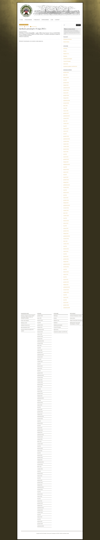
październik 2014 (66, 184)
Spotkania (65, 56)
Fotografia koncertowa (67, 39)
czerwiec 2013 (66, 215)
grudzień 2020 (66, 72)
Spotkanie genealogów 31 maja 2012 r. (32, 28)
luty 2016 (65, 154)
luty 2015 (65, 174)
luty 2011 (39, 498)
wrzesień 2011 (66, 266)
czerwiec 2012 (66, 243)
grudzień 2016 (66, 136)
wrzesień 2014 (66, 187)
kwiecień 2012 (66, 248)
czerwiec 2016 (66, 146)
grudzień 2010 (66, 282)
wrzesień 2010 (66, 289)
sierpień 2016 (66, 144)
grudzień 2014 (66, 179)
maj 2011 (65, 269)
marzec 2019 (65, 92)
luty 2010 (39, 519)
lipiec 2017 (39, 359)
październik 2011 (66, 264)
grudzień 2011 (66, 259)
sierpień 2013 (66, 210)
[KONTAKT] (57, 20)
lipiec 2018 (65, 105)
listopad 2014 (65, 182)
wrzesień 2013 (66, 207)
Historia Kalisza (66, 41)
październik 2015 (66, 164)
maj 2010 (65, 294)
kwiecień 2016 (66, 149)
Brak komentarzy (34, 26)
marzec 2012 (65, 251)
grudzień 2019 (66, 82)
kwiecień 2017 (66, 128)
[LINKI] (51, 20)
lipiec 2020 (39, 318)
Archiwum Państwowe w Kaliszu (76, 315)
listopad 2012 (65, 233)
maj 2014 (65, 190)
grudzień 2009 (66, 305)
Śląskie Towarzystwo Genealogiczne (77, 320)
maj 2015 (65, 167)
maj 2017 (65, 126)
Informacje (65, 48)
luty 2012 (65, 253)
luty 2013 (65, 225)
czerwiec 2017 (66, 123)
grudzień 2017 (66, 113)
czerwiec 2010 (66, 292)
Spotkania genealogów (24, 24)
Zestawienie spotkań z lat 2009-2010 (70, 66)
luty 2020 (65, 80)
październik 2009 (66, 307)
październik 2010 (66, 287)
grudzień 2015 (66, 159)
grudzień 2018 (66, 95)
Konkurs (64, 51)
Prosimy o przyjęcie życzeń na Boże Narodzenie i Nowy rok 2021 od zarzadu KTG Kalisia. (27, 317)
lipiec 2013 (65, 213)
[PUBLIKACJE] (36, 20)
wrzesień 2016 (66, 141)
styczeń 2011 (65, 279)
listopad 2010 (65, 284)
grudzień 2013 (66, 200)
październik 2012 (66, 236)
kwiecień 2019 (66, 90)
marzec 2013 (65, 223)
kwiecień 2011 (66, 271)
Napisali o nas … (66, 53)
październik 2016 (66, 138)
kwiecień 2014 (66, 192)
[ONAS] (21, 20)
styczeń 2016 (65, 156)
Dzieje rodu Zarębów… (25, 320)
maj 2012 (65, 246)
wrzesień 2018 (66, 103)
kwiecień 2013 (66, 220)
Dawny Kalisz (72, 318)
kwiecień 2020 (66, 77)
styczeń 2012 (65, 256)
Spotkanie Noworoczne (25, 325)
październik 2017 (66, 115)
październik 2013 (66, 205)
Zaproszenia (65, 63)
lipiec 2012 (65, 241)
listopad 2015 (65, 161)
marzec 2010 (65, 297)
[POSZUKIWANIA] (28, 20)
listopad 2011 (65, 261)
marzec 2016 (65, 151)
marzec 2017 (65, 131)
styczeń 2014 (65, 197)
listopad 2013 (65, 202)
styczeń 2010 (65, 302)
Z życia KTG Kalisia (67, 61)
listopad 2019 (65, 85)
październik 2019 (66, 87)
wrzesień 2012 (66, 238)
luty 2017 (65, 133)
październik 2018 (66, 100)
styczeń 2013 (65, 228)
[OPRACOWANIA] (45, 20)
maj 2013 (65, 218)
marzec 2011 (65, 274)
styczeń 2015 (65, 177)
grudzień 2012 (66, 230)
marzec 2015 (65, 172)
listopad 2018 (39, 338)
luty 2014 (65, 195)
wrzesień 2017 (66, 118)
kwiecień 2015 (66, 169)
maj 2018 (65, 108)
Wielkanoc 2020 (24, 322)
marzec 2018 (65, 110)
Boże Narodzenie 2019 (25, 327)
